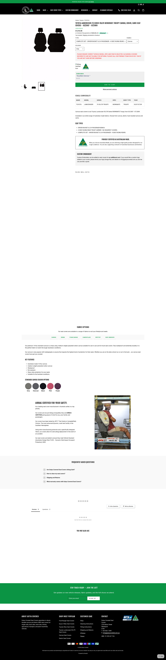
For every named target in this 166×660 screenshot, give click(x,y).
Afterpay (82, 633)
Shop (44, 10)
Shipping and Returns (86, 630)
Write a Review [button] (129, 506)
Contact (95, 10)
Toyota (81, 20)
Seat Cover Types (56, 10)
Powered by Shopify (83, 653)
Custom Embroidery (72, 10)
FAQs (81, 621)
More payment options (110, 89)
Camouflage (87, 337)
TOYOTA (86, 20)
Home (38, 10)
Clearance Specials (106, 10)
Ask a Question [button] (114, 506)
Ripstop (98, 337)
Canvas (53, 337)
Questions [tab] (45, 509)
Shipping (85, 35)
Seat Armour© (110, 337)
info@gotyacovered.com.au (129, 159)
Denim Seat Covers (65, 638)
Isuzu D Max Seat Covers (66, 624)
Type (77, 38)
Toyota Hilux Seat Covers (66, 627)
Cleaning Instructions (86, 624)
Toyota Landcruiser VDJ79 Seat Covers (67, 631)
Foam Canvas (74, 337)
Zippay (82, 636)
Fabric (129, 38)
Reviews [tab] (34, 509)
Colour (78, 45)
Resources (84, 10)
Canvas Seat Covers (65, 635)
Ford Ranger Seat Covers (66, 621)
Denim (63, 337)
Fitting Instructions (86, 627)
